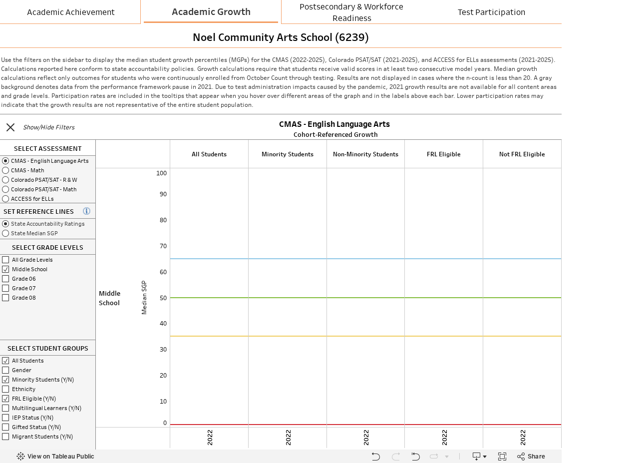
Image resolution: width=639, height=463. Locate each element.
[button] (10, 127)
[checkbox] (47, 259)
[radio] (47, 160)
